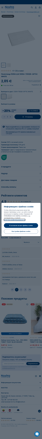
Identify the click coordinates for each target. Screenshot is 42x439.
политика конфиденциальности (14, 220)
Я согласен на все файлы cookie (21, 225)
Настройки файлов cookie (21, 231)
